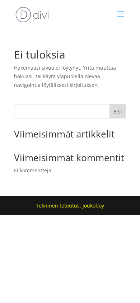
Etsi (117, 111)
